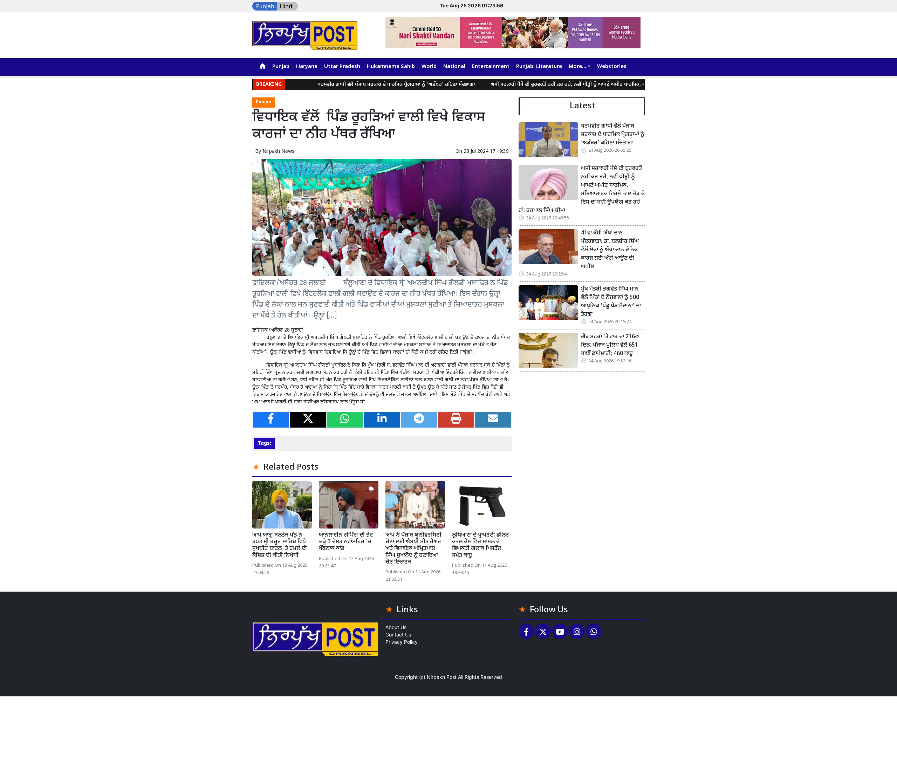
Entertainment (490, 66)
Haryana (306, 66)
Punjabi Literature (539, 66)
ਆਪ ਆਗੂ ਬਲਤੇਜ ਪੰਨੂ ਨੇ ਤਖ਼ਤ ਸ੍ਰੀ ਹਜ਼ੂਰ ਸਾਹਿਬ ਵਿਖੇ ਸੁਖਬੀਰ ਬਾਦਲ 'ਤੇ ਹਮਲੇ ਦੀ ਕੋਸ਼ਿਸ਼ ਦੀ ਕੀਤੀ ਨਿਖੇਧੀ (279, 545)
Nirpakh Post (442, 677)
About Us (395, 627)
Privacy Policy (401, 642)
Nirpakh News (278, 151)
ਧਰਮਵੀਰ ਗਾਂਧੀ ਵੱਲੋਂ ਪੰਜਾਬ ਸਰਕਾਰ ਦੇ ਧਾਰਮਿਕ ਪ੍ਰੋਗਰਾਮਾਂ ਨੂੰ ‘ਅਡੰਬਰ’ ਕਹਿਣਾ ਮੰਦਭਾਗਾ (364, 84)
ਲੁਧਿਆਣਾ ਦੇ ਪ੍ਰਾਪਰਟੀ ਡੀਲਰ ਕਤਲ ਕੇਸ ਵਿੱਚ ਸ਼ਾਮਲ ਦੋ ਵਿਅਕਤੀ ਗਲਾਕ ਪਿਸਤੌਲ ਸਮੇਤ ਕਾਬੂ (480, 545)
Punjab (280, 66)
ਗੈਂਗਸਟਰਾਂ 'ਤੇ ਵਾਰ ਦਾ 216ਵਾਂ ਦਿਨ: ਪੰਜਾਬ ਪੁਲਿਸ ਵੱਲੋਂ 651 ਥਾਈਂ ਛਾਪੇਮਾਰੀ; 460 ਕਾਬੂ (610, 345)
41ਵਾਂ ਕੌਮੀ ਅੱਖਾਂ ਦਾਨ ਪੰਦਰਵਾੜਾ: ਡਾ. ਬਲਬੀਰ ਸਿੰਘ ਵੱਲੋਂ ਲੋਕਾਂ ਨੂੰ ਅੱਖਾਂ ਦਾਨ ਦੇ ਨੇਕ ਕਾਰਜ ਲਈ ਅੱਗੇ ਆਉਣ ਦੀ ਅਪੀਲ (610, 250)
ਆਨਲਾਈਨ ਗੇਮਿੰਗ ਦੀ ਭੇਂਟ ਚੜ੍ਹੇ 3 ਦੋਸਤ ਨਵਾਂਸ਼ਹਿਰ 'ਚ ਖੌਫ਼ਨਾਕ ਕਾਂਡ (346, 542)
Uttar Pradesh (342, 66)
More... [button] (577, 66)
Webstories (611, 66)
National (454, 66)
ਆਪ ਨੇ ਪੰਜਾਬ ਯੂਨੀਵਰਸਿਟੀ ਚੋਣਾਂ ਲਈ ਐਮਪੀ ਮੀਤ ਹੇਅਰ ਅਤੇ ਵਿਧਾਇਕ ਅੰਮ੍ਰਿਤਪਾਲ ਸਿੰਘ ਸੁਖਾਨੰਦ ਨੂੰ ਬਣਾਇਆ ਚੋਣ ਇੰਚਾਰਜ (413, 549)
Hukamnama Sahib (391, 66)
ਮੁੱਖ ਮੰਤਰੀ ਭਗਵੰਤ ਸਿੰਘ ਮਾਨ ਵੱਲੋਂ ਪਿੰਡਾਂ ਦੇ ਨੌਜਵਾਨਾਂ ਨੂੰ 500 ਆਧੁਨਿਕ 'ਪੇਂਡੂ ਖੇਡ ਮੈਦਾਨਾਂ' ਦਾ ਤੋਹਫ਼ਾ (611, 302)
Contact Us (398, 635)
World (429, 66)
